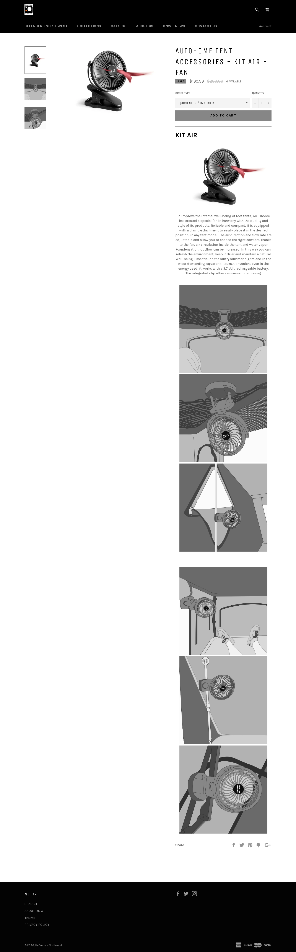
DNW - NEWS (174, 26)
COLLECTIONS (89, 26)
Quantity (258, 93)
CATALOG (119, 26)
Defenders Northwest (48, 945)
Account (265, 26)
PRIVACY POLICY (36, 925)
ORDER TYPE (182, 93)
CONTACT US (206, 26)
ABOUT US (144, 26)
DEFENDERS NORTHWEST (46, 26)
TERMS (29, 918)
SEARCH (30, 904)
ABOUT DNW (34, 911)
